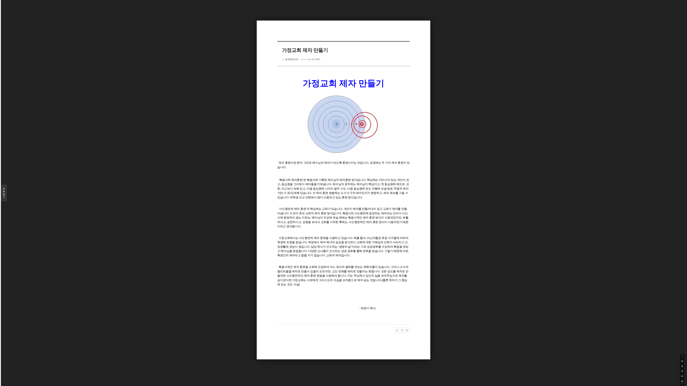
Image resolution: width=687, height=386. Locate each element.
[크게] (682, 361)
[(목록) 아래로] (682, 376)
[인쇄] (682, 381)
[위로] (682, 371)
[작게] (682, 366)
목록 (4, 193)
